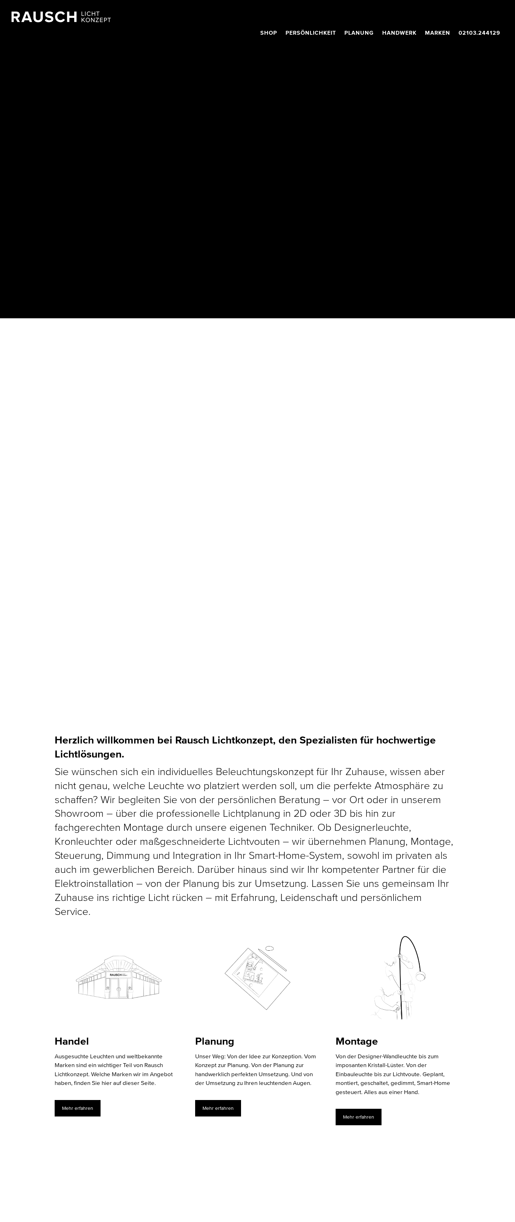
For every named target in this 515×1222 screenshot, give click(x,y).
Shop (268, 32)
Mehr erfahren (77, 1108)
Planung (359, 32)
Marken (437, 32)
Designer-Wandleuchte (387, 1056)
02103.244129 (479, 32)
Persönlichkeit (311, 32)
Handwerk (399, 32)
